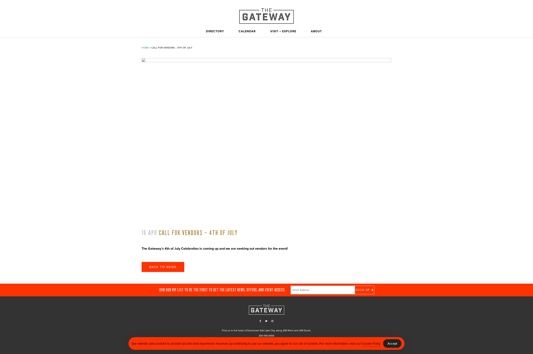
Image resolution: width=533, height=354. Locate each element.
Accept (392, 343)
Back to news (163, 267)
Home (145, 47)
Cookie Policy (371, 343)
